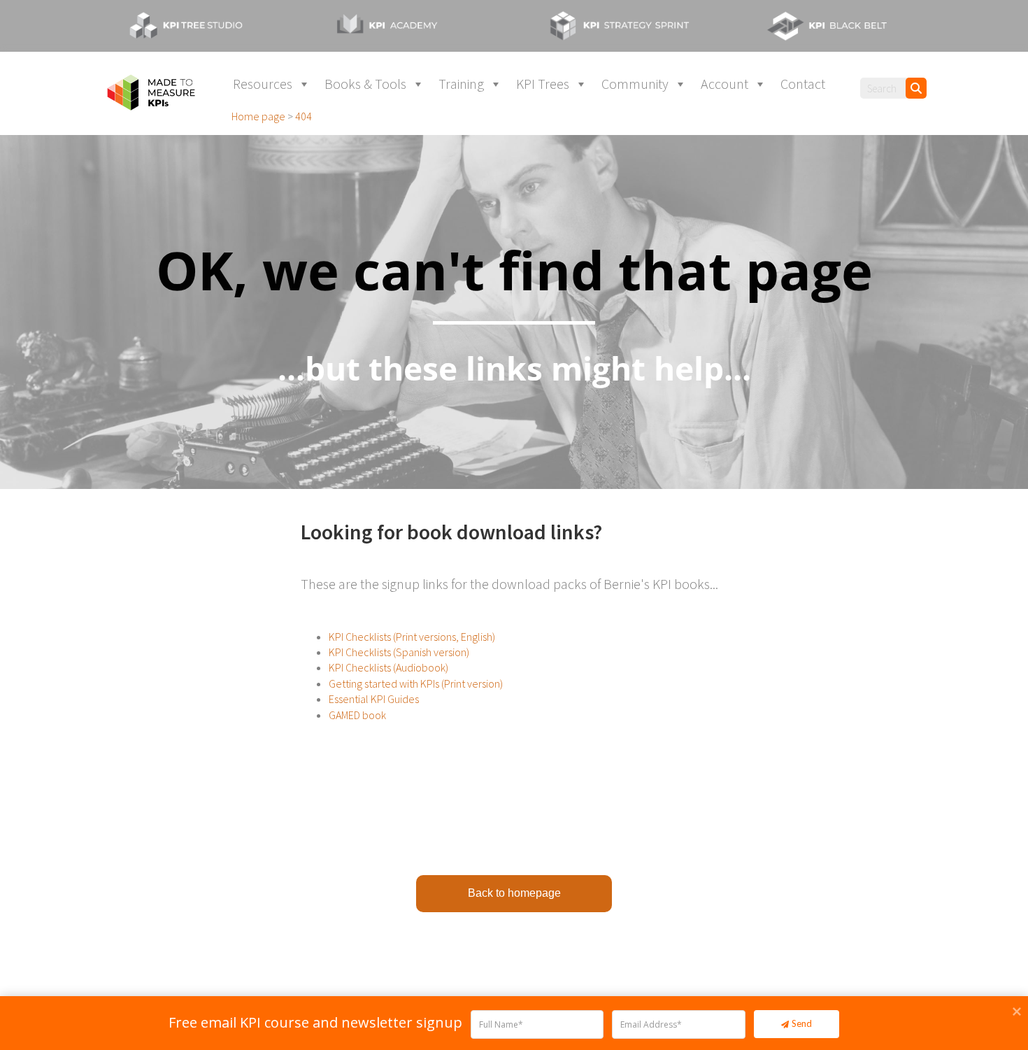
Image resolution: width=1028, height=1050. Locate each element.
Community (635, 83)
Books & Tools (365, 83)
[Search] (916, 88)
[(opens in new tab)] (199, 24)
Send (802, 1023)
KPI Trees (542, 83)
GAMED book (357, 715)
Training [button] (461, 83)
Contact (802, 83)
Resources (262, 83)
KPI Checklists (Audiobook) (388, 667)
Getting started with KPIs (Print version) (416, 683)
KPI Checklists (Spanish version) (399, 652)
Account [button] (724, 83)
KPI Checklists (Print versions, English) (412, 637)
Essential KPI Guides (374, 699)
